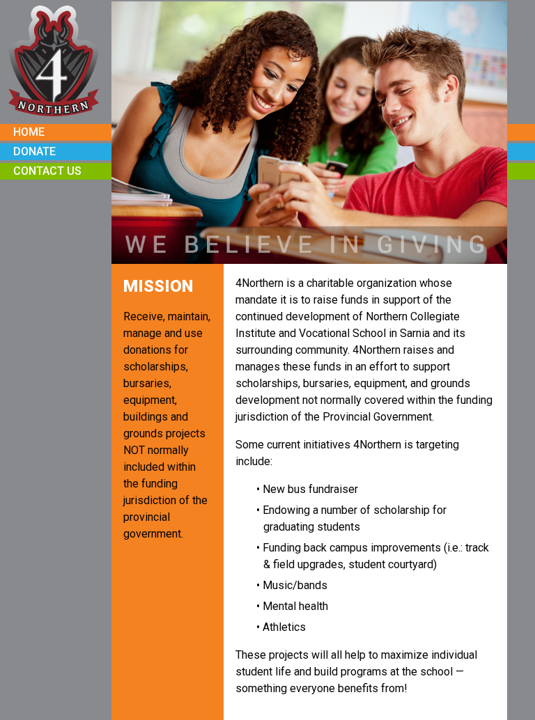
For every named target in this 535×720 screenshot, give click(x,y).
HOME (29, 132)
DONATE (34, 151)
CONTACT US (47, 171)
